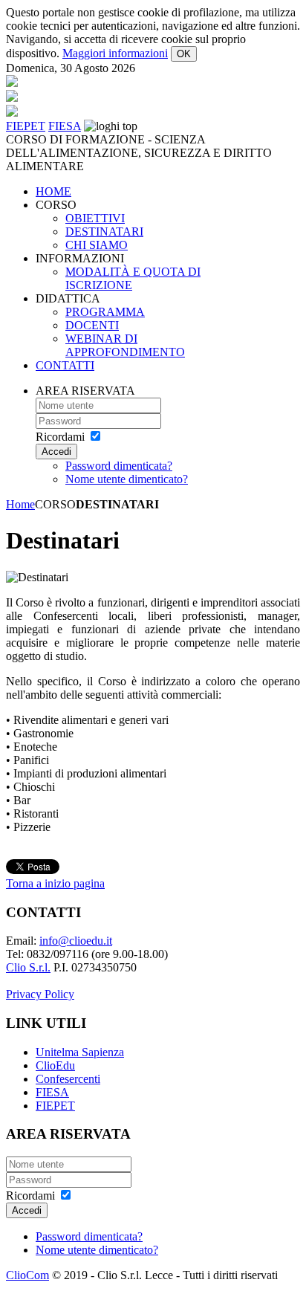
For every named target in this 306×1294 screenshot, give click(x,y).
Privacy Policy (40, 994)
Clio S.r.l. (28, 967)
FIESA (52, 1092)
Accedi (56, 451)
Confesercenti (68, 1079)
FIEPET (55, 1105)
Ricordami (60, 436)
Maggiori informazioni (115, 53)
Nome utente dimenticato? (126, 479)
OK (184, 53)
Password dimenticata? (118, 465)
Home (20, 504)
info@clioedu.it (75, 940)
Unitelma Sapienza (80, 1052)
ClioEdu (55, 1065)
